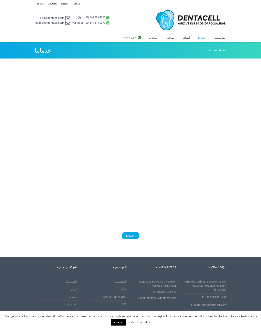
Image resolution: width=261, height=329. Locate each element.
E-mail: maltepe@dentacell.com (157, 298)
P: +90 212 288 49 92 (214, 297)
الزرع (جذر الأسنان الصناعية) (139, 160)
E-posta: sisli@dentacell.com (208, 305)
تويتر (74, 289)
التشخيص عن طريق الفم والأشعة (136, 110)
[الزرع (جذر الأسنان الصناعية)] (131, 140)
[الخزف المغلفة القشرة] (65, 89)
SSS (124, 304)
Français (39, 3)
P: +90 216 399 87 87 (164, 292)
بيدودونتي (84, 160)
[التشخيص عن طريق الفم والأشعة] (131, 89)
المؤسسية (121, 281)
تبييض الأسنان (82, 211)
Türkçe (76, 3)
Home (222, 50)
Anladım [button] (118, 322)
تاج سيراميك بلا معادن (209, 214)
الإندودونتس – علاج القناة (207, 110)
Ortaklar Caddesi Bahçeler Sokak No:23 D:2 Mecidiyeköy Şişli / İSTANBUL (205, 285)
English (64, 3)
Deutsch (52, 3)
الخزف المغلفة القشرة (76, 110)
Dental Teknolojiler (115, 296)
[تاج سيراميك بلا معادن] (197, 192)
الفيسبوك (71, 281)
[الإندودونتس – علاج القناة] (197, 89)
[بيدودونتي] (65, 140)
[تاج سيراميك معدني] (131, 190)
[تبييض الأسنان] (65, 190)
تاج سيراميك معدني (144, 211)
